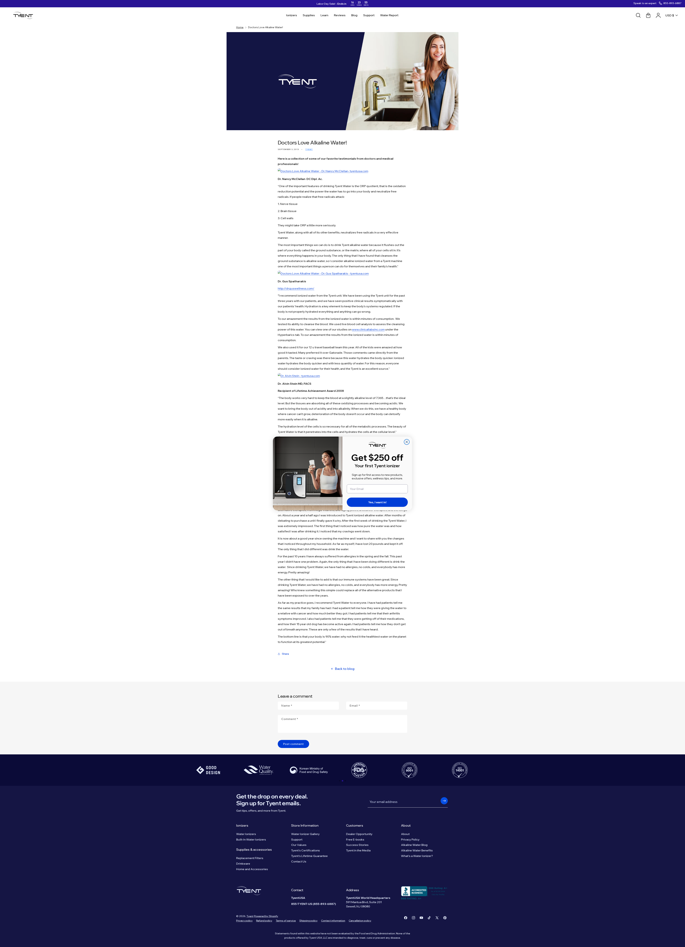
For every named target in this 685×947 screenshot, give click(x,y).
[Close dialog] (406, 442)
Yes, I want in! (377, 502)
